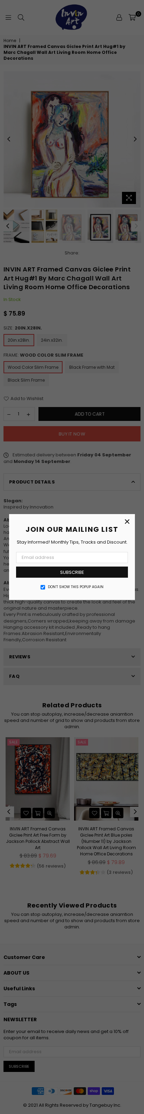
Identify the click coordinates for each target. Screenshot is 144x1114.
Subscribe (72, 572)
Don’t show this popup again (75, 587)
